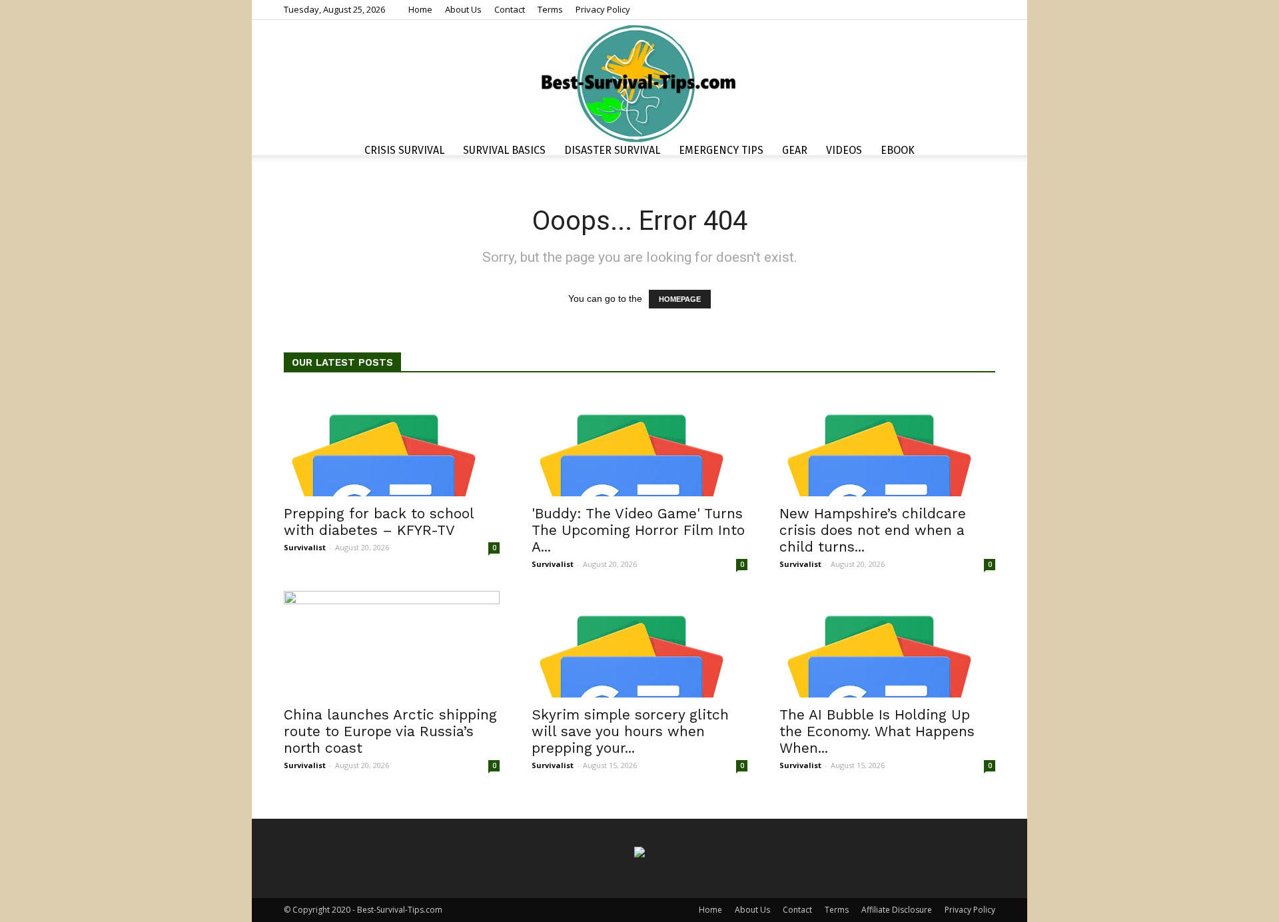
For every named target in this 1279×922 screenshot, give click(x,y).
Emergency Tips (721, 150)
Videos (844, 150)
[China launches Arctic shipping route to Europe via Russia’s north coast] (392, 644)
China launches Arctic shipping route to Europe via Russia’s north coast (390, 731)
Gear (794, 150)
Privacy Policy (603, 9)
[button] (979, 152)
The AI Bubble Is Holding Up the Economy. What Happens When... (877, 731)
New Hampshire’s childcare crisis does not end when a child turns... (872, 530)
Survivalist (305, 547)
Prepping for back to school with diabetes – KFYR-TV (379, 521)
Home (420, 9)
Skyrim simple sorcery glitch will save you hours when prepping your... (630, 731)
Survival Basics (504, 150)
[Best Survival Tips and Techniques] (639, 82)
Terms (550, 9)
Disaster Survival (612, 150)
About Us (463, 9)
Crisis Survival (404, 150)
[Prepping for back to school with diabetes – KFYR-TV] (392, 443)
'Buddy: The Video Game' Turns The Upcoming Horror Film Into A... (638, 530)
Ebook (898, 150)
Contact (509, 9)
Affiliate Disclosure (896, 909)
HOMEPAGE (680, 299)
